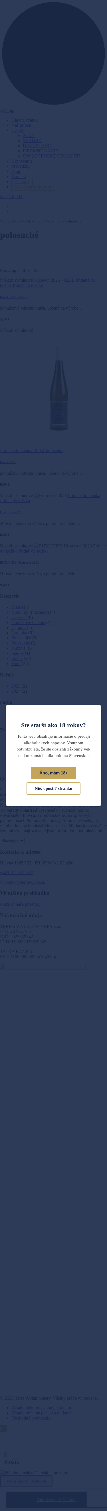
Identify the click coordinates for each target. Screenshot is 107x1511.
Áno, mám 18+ (53, 772)
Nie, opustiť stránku (53, 788)
